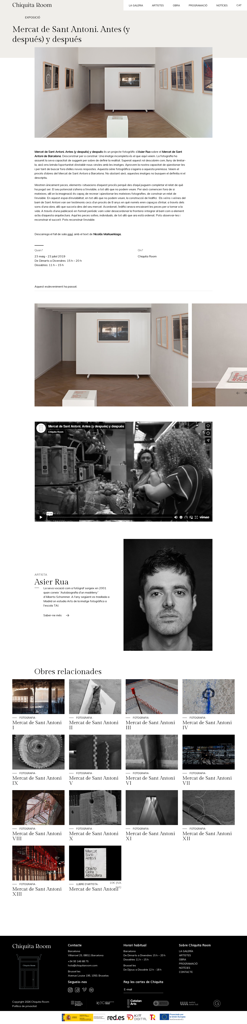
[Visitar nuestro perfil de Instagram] (70, 990)
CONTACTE (186, 972)
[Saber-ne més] (168, 595)
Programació (198, 5)
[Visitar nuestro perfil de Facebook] (77, 990)
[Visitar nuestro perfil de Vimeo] (84, 990)
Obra (176, 5)
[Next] (245, 393)
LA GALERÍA (186, 951)
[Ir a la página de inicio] (62, 5)
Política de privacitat (24, 1006)
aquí (70, 234)
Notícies (222, 5)
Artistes (158, 5)
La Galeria (136, 5)
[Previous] (238, 393)
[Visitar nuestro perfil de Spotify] (91, 990)
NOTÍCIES (184, 967)
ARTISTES (185, 955)
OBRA (182, 959)
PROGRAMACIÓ (188, 963)
